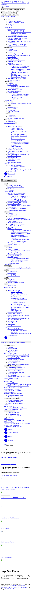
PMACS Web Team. (10, 589)
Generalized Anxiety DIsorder (16, 372)
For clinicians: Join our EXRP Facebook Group (13, 498)
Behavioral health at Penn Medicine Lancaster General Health (17, 38)
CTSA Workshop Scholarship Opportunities (19, 384)
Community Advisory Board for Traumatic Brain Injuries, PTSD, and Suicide (17, 424)
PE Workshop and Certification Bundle (18, 386)
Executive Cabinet (12, 107)
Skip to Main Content (19, 1)
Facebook (10, 440)
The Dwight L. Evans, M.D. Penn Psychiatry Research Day (17, 79)
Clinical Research (12, 50)
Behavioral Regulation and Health (17, 54)
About (6, 183)
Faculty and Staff (12, 348)
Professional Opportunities (11, 398)
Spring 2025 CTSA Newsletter (16, 420)
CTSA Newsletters (9, 419)
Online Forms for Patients (14, 361)
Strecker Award (12, 121)
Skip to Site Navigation (7, 1)
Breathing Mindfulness (17, 129)
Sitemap (6, 404)
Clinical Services (8, 27)
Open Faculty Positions (14, 111)
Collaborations (11, 24)
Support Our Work (13, 432)
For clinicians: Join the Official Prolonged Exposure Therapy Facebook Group (15, 488)
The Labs (10, 63)
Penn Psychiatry (5, 6)
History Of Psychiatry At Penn (16, 22)
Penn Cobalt (11, 125)
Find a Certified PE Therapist (12, 389)
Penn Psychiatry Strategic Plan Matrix (21, 170)
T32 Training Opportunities (15, 64)
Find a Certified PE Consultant (12, 390)
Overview (10, 49)
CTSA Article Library (13, 412)
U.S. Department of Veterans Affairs (17, 46)
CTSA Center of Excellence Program (14, 409)
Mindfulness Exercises (14, 126)
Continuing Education (13, 99)
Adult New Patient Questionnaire (8, 464)
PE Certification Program (14, 396)
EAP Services (8, 100)
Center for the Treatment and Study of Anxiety (12, 9)
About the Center (9, 345)
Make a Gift (11, 174)
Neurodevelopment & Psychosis (16, 60)
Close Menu (8, 176)
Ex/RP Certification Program (15, 395)
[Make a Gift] (6, 337)
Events (6, 277)
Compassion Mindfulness (18, 139)
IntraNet (6, 163)
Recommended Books (13, 414)
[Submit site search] (18, 11)
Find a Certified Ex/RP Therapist (13, 387)
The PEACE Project (9, 406)
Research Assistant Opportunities (16, 403)
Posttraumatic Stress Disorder (15, 369)
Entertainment (11, 160)
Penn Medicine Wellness (14, 162)
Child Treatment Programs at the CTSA (18, 356)
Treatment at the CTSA (10, 353)
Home (5, 444)
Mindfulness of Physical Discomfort (20, 142)
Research (7, 211)
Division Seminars (12, 116)
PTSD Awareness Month (14, 416)
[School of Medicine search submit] (18, 15)
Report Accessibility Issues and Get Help (13, 586)
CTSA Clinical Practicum (14, 401)
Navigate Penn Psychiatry (9, 16)
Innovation (14, 168)
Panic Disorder (12, 373)
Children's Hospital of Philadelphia (17, 44)
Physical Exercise (12, 157)
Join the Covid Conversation (15, 149)
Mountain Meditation (16, 140)
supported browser (15, 585)
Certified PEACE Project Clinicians (17, 408)
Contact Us (11, 25)
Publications (8, 266)
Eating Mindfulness (16, 146)
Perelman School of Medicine (8, 13)
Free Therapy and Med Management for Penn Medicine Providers (18, 155)
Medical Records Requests (11, 378)
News (6, 284)
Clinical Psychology (13, 92)
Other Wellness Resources (15, 148)
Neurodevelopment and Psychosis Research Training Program (20, 76)
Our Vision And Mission (14, 21)
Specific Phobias (12, 375)
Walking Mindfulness (16, 128)
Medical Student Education (15, 89)
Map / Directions (12, 351)
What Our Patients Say (14, 362)
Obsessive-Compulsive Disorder (16, 367)
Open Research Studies (14, 358)
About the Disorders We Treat (12, 365)
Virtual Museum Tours (14, 159)
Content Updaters (12, 171)
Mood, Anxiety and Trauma (15, 58)
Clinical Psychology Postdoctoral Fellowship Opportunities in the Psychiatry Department (20, 95)
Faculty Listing (12, 108)
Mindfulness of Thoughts (17, 134)
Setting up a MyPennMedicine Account (18, 364)
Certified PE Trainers (9, 392)
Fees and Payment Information (16, 359)
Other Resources (9, 411)
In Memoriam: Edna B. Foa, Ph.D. (13, 426)
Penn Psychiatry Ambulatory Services (21, 32)
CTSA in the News (13, 350)
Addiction (10, 52)
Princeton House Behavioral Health (17, 36)
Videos (9, 417)
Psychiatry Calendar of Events (16, 118)
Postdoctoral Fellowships (14, 91)
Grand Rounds (11, 115)
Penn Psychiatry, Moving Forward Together (19, 103)
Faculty (6, 269)
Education (7, 246)
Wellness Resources (9, 123)
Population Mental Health (14, 61)
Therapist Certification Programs (13, 393)
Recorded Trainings (13, 383)
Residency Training (13, 85)
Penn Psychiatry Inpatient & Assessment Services (18, 34)
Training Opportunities (10, 381)
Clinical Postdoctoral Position (15, 400)
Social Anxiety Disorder (14, 370)
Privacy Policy (24, 587)
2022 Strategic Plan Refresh (15, 165)
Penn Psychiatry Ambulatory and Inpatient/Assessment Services (16, 29)
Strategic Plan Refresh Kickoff (19, 166)
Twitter (10, 436)
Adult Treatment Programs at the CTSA (18, 355)
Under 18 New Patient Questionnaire (9, 457)
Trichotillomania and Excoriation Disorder (19, 376)
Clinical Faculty (12, 110)
